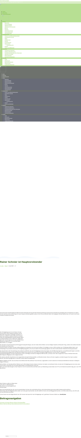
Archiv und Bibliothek (9, 47)
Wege (6, 38)
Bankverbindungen (9, 62)
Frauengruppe (8, 42)
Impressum (7, 60)
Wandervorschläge (9, 54)
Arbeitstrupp (7, 40)
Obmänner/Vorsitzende (10, 27)
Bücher (6, 28)
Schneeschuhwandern (10, 56)
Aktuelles (4, 12)
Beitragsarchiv (10, 45)
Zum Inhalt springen (4, 0)
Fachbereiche (5, 34)
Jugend (6, 46)
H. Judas (2, 266)
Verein (4, 21)
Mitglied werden (8, 25)
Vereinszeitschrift (9, 32)
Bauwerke (7, 23)
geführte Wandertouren (10, 51)
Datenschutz (7, 63)
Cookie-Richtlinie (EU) (9, 64)
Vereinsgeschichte (9, 30)
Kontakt (4, 58)
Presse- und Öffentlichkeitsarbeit (12, 36)
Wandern (4, 49)
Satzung (6, 29)
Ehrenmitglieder (8, 24)
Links (6, 59)
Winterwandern (8, 55)
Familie (6, 41)
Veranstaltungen (6, 14)
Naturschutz (7, 43)
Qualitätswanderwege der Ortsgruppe (13, 53)
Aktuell (6, 266)
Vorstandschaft (8, 33)
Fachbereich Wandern (10, 50)
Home (3, 11)
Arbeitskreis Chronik (9, 37)
